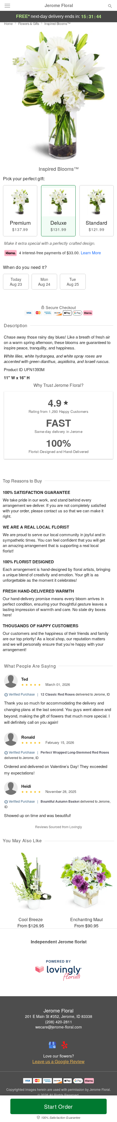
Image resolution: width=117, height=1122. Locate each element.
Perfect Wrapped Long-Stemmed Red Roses (75, 752)
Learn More (91, 252)
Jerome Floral (59, 5)
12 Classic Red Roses (58, 694)
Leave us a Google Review (58, 1062)
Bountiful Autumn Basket (60, 801)
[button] (105, 1110)
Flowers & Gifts (28, 23)
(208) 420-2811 (58, 1021)
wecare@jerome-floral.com (58, 1027)
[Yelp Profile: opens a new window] (64, 1045)
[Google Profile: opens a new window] (52, 1045)
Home (8, 23)
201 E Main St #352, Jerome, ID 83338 (58, 1016)
